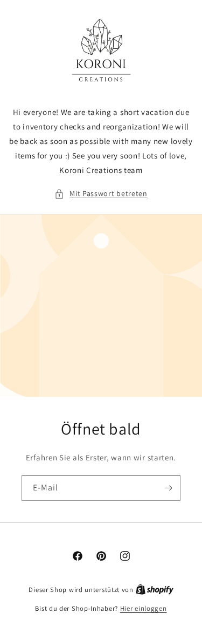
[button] (101, 193)
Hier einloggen (143, 608)
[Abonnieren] (168, 488)
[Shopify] (154, 589)
